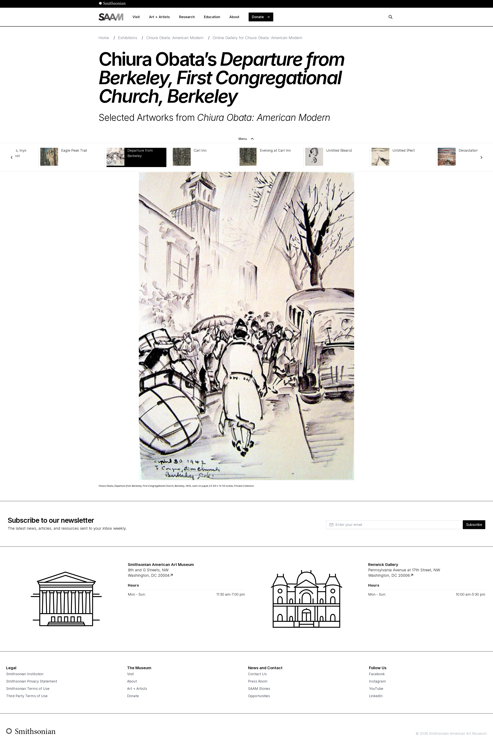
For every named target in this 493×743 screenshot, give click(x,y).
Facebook (377, 674)
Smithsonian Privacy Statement (31, 681)
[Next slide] (481, 157)
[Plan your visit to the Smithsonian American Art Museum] (66, 599)
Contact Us (257, 674)
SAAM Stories (259, 689)
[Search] (390, 17)
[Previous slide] (11, 157)
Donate (133, 696)
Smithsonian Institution (25, 674)
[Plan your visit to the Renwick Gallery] (306, 599)
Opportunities (259, 696)
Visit (130, 674)
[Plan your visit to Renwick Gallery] (412, 575)
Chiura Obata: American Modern (175, 37)
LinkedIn (376, 696)
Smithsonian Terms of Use (27, 689)
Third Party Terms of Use (27, 696)
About (132, 681)
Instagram (377, 681)
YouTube (376, 689)
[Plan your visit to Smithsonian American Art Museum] (171, 575)
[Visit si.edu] (31, 732)
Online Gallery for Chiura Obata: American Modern (257, 37)
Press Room (257, 681)
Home (104, 37)
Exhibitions (127, 37)
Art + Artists (137, 689)
